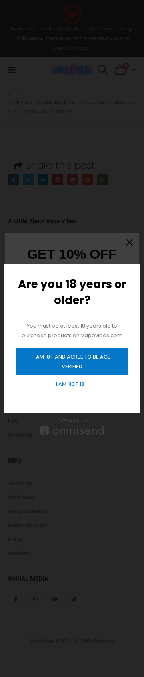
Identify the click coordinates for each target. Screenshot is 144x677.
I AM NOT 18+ (72, 384)
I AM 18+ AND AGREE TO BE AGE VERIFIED (72, 361)
